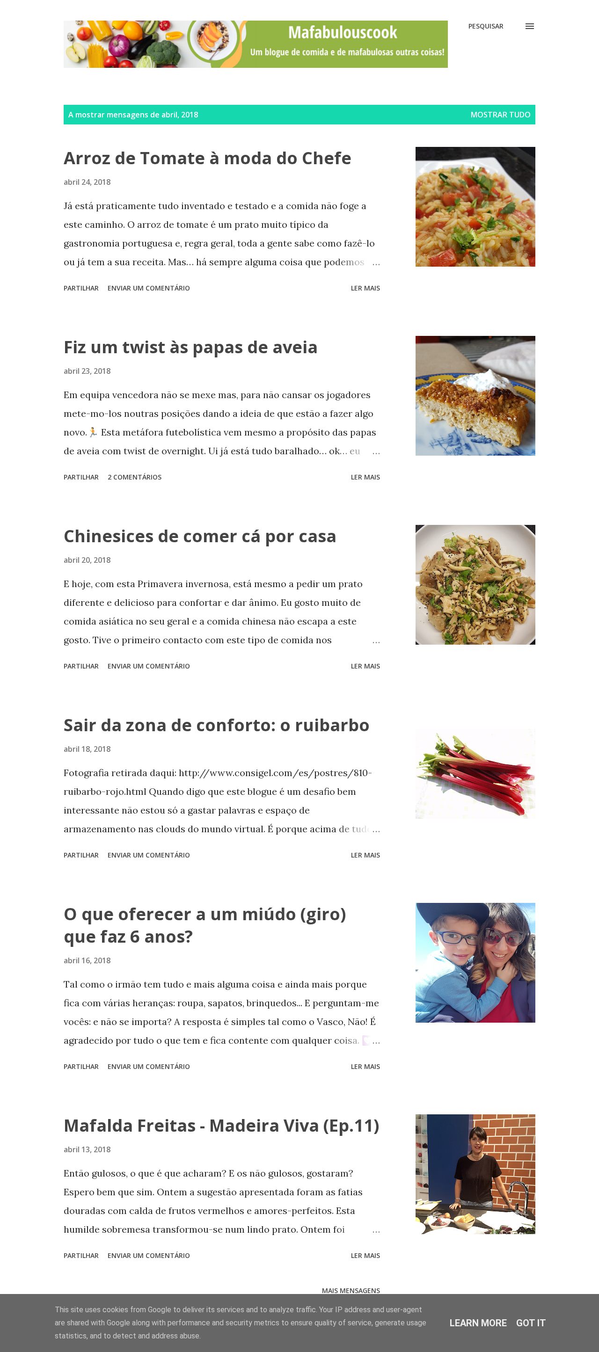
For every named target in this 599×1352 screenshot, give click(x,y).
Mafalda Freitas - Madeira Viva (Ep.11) (221, 1125)
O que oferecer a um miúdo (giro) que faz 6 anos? (205, 925)
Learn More (478, 1323)
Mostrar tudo (501, 114)
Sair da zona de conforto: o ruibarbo (217, 724)
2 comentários (134, 476)
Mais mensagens (351, 1290)
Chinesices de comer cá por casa (200, 535)
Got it (531, 1323)
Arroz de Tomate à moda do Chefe (207, 157)
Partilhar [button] (81, 287)
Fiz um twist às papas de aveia (191, 346)
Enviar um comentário (149, 287)
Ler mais (365, 287)
